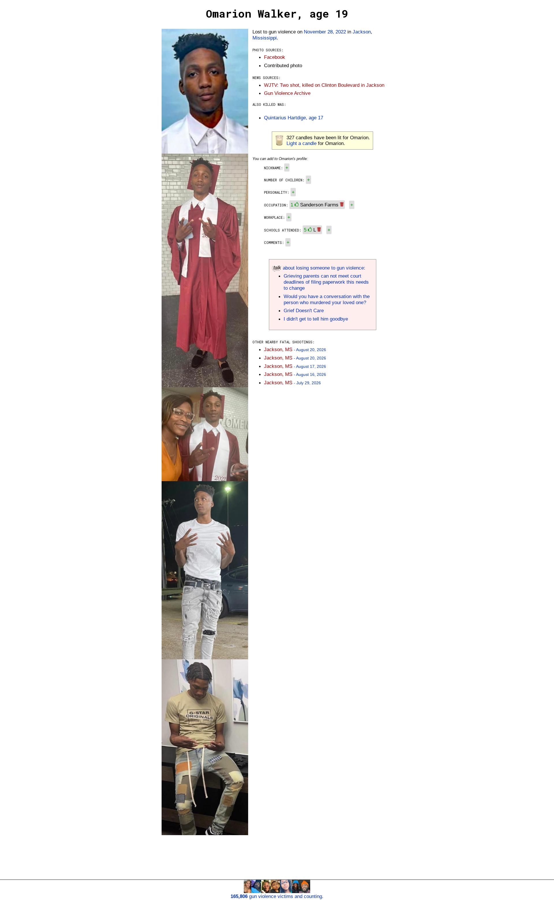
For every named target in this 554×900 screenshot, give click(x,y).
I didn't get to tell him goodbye (316, 319)
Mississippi (264, 38)
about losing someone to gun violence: (323, 268)
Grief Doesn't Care (304, 310)
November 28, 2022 (325, 32)
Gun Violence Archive (287, 93)
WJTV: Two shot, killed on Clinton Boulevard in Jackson (324, 85)
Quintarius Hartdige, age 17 (293, 117)
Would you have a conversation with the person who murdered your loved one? (327, 299)
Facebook (274, 57)
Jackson (362, 32)
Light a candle (302, 143)
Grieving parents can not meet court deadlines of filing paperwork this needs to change (326, 282)
